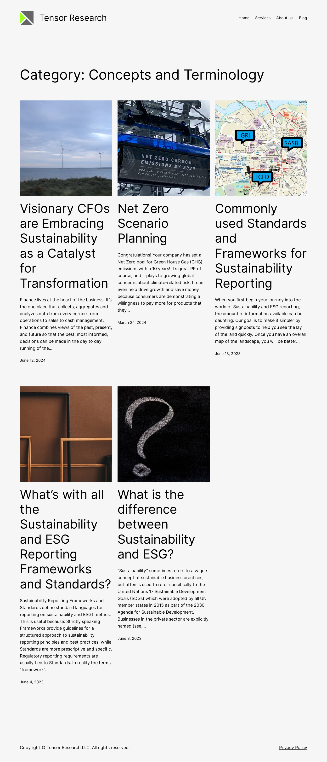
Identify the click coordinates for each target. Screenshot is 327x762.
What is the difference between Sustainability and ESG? (156, 524)
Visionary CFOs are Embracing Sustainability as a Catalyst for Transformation (65, 246)
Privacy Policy (293, 747)
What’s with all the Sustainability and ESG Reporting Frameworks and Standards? (65, 539)
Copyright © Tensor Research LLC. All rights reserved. (75, 747)
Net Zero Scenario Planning (143, 223)
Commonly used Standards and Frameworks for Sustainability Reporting (261, 246)
